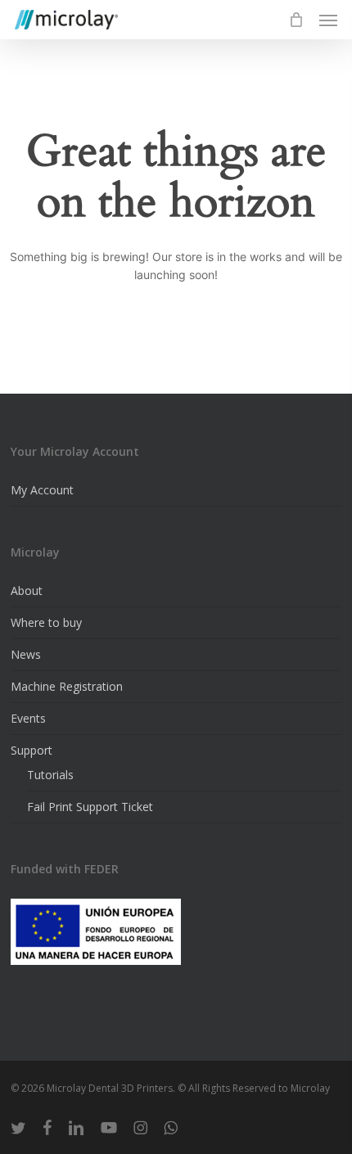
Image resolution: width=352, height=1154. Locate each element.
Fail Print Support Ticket (90, 806)
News (26, 654)
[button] (328, 19)
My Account (42, 490)
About (27, 590)
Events (28, 718)
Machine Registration (67, 686)
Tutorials (50, 774)
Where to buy (46, 622)
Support (31, 750)
